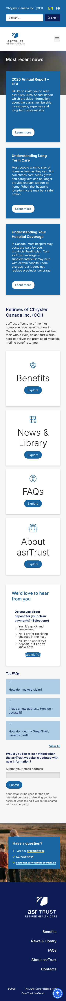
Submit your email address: (25, 769)
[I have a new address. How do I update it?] (10, 701)
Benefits (49, 931)
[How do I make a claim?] (10, 681)
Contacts (48, 969)
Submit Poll (33, 654)
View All (54, 746)
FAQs (52, 950)
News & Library (43, 941)
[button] (57, 39)
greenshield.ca (35, 850)
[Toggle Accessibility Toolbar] (57, 993)
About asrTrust (43, 959)
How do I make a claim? (25, 689)
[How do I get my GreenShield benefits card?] (10, 723)
